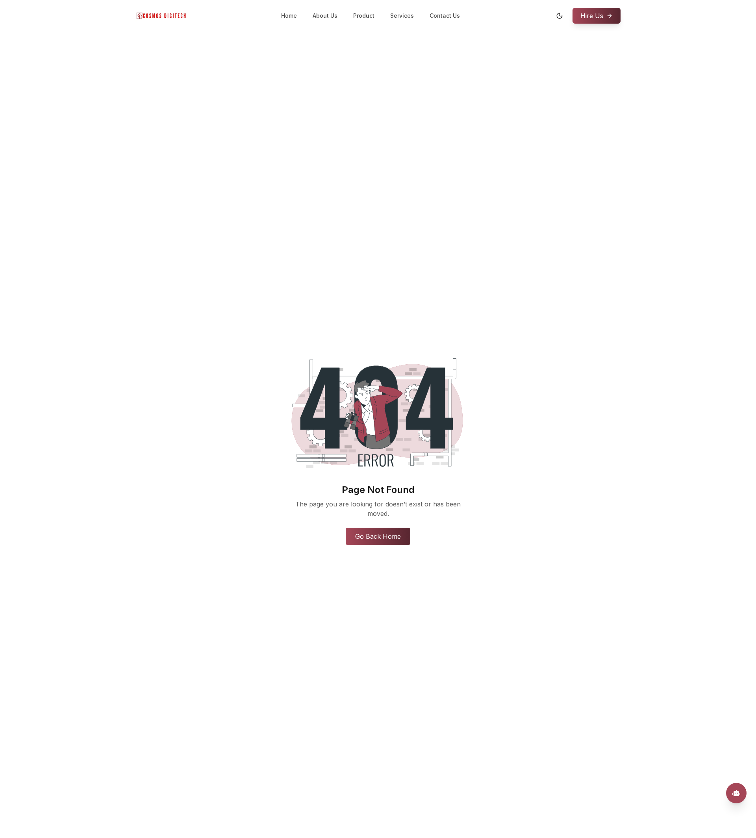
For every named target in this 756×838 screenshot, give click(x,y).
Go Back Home (378, 536)
